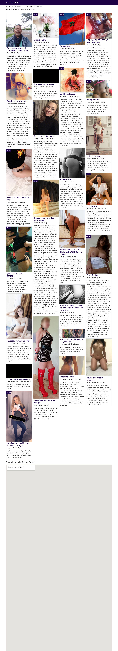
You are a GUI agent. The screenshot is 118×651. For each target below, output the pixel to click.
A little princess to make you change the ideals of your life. (71, 307)
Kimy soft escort (68, 179)
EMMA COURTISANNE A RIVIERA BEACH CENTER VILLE (71, 252)
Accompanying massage (18, 379)
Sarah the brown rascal (17, 101)
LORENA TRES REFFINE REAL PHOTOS (97, 41)
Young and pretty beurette (95, 379)
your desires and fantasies (14, 274)
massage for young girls (18, 341)
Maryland (29, 6)
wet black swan (67, 377)
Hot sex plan (92, 206)
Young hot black (94, 100)
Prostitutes (9, 6)
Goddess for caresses (44, 84)
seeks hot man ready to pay (18, 198)
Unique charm (40, 40)
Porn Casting (93, 275)
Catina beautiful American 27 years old (72, 340)
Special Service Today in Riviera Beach (45, 219)
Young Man (65, 46)
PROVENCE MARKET (13, 3)
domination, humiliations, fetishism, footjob (18, 444)
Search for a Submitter (44, 136)
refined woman (93, 156)
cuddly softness (67, 94)
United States (19, 6)
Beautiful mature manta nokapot (44, 401)
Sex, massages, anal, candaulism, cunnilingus (18, 49)
